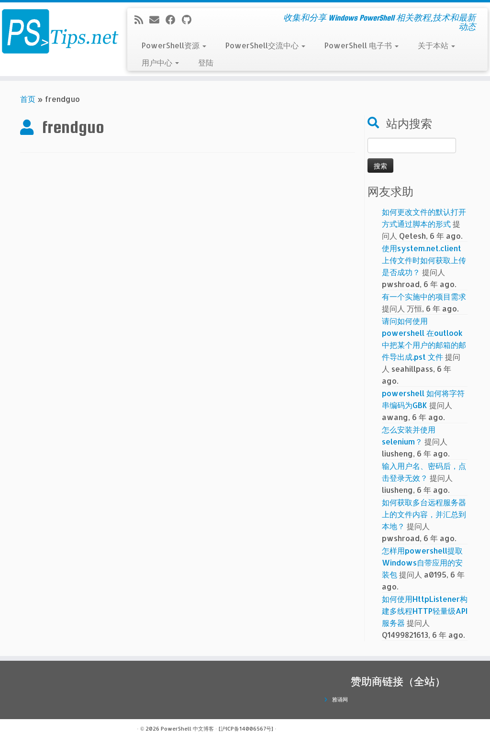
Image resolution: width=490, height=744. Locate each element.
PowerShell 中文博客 (187, 728)
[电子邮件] (157, 19)
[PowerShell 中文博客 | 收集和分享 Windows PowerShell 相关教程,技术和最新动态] (57, 31)
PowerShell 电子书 (359, 45)
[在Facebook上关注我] (174, 19)
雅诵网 (340, 699)
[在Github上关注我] (190, 19)
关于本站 (434, 45)
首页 (27, 99)
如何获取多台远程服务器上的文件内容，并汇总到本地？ (424, 514)
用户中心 (158, 62)
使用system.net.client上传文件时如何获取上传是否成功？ (424, 260)
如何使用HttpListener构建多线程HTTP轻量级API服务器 (425, 611)
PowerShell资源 (171, 45)
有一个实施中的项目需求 (424, 296)
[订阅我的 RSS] (141, 19)
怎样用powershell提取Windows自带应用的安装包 (422, 562)
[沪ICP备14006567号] (246, 728)
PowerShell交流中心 (263, 45)
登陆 (205, 62)
